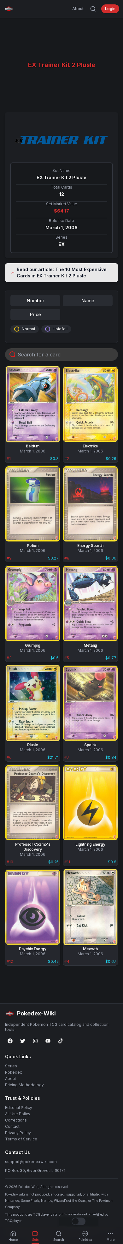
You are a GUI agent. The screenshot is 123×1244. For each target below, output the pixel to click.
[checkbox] (16, 329)
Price (35, 314)
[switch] (78, 1221)
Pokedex (13, 1072)
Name (87, 300)
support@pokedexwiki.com (31, 1161)
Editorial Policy (18, 1107)
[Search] (93, 8)
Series (11, 1066)
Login (110, 8)
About (78, 8)
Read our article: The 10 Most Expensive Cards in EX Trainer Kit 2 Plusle (62, 272)
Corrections (16, 1120)
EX (61, 244)
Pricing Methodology (24, 1084)
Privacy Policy (18, 1132)
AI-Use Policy (17, 1113)
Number (35, 300)
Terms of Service (21, 1139)
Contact (12, 1126)
